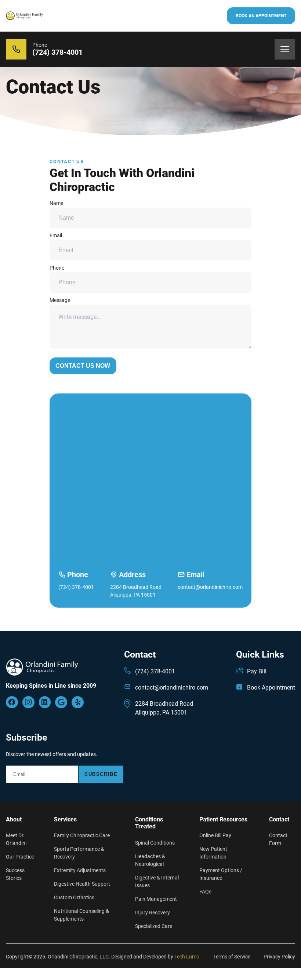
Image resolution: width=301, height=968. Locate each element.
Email (56, 235)
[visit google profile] (12, 702)
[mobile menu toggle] (285, 49)
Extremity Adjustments (80, 870)
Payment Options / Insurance (220, 874)
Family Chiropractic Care (82, 835)
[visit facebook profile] (28, 702)
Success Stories (15, 874)
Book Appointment (271, 687)
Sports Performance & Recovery (79, 853)
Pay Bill (256, 671)
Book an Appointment (261, 15)
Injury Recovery (152, 912)
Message (60, 300)
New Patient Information (213, 853)
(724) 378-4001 (76, 587)
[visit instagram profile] (45, 702)
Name (56, 203)
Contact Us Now (82, 366)
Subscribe (100, 774)
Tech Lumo (186, 957)
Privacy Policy (279, 957)
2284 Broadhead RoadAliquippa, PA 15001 (136, 591)
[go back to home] (42, 669)
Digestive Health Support (82, 884)
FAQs (205, 892)
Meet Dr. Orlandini (16, 839)
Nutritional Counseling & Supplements (81, 915)
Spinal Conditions (155, 843)
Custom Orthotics (74, 897)
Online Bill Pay (215, 835)
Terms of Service (231, 957)
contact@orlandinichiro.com (210, 587)
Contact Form (278, 839)
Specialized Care (153, 926)
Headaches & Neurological (150, 860)
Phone (57, 268)
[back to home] (24, 16)
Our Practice (20, 857)
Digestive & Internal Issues (157, 881)
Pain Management (156, 899)
